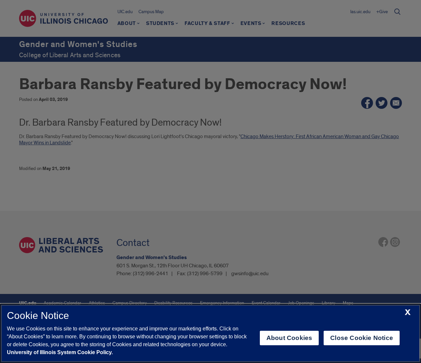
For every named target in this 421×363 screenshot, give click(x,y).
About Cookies (289, 337)
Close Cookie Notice (361, 337)
